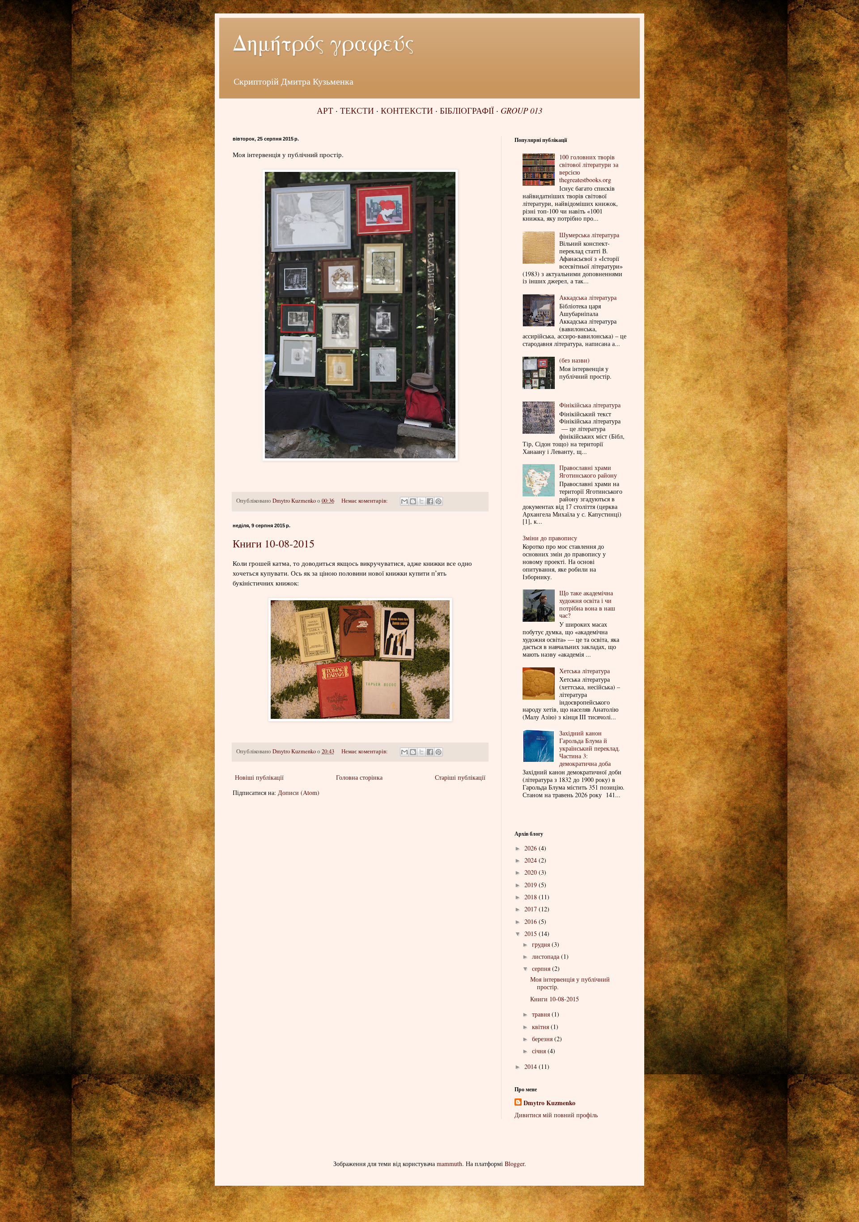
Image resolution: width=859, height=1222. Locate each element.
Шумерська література (589, 235)
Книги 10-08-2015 (274, 543)
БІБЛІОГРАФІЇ (467, 110)
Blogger (514, 1163)
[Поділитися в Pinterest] (438, 501)
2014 (531, 1066)
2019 (531, 884)
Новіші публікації (259, 777)
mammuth (449, 1163)
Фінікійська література (590, 405)
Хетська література (584, 671)
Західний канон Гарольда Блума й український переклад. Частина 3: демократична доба (589, 748)
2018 (531, 897)
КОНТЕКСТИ (407, 110)
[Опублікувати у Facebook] (429, 501)
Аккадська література (588, 297)
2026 (531, 848)
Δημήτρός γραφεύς (323, 42)
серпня (542, 968)
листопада (546, 956)
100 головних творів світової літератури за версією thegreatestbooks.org (588, 168)
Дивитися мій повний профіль (556, 1115)
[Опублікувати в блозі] (412, 501)
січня (540, 1051)
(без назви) (574, 360)
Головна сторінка (359, 777)
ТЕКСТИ (357, 110)
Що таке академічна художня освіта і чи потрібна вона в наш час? (587, 604)
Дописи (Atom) (298, 792)
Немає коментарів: (365, 500)
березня (543, 1038)
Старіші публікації (460, 777)
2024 (531, 860)
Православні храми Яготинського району (588, 471)
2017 (531, 909)
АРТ (325, 110)
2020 (531, 872)
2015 (531, 933)
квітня (541, 1026)
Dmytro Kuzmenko (549, 1102)
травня (542, 1014)
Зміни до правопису (550, 538)
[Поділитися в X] (421, 501)
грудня (542, 944)
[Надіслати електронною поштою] (404, 501)
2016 (531, 921)
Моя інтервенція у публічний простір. (570, 983)
